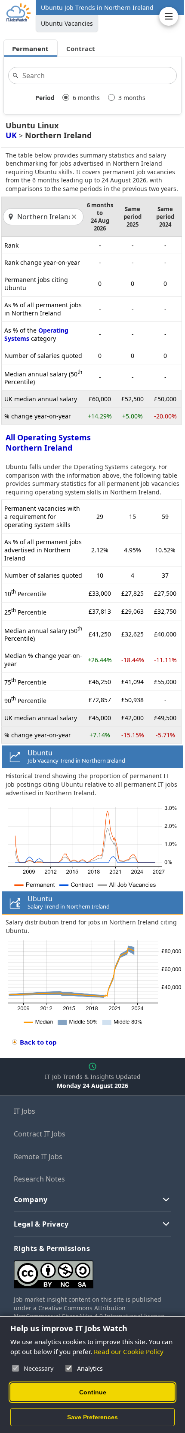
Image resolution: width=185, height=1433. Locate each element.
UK (11, 135)
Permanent (30, 48)
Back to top (38, 1042)
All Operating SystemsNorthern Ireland (48, 442)
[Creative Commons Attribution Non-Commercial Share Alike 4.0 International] (92, 1271)
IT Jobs (24, 1111)
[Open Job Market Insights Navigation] (168, 16)
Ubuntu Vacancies (67, 23)
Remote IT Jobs (38, 1156)
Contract (80, 48)
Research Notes (39, 1179)
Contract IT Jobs (39, 1134)
